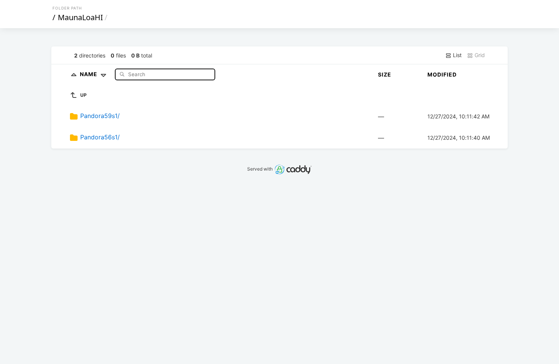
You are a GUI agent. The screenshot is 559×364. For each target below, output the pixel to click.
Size (384, 74)
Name (89, 74)
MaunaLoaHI (80, 17)
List (456, 55)
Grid (479, 55)
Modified (442, 74)
